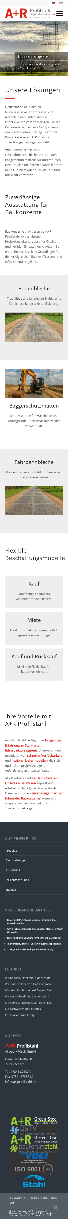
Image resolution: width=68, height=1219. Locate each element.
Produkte (11, 850)
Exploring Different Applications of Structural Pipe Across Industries (31, 921)
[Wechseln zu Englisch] (60, 3)
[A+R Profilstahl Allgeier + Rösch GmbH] (28, 13)
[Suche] (51, 14)
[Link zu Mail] (56, 1207)
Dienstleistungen (16, 860)
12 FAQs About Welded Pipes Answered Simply (30, 949)
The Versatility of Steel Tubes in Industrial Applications (34, 943)
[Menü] (58, 13)
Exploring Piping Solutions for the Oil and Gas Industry (34, 937)
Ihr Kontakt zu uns (17, 880)
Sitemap (11, 889)
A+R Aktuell (13, 870)
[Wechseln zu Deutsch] (53, 3)
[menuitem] (49, 13)
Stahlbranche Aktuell (28, 910)
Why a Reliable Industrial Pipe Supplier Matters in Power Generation (35, 930)
